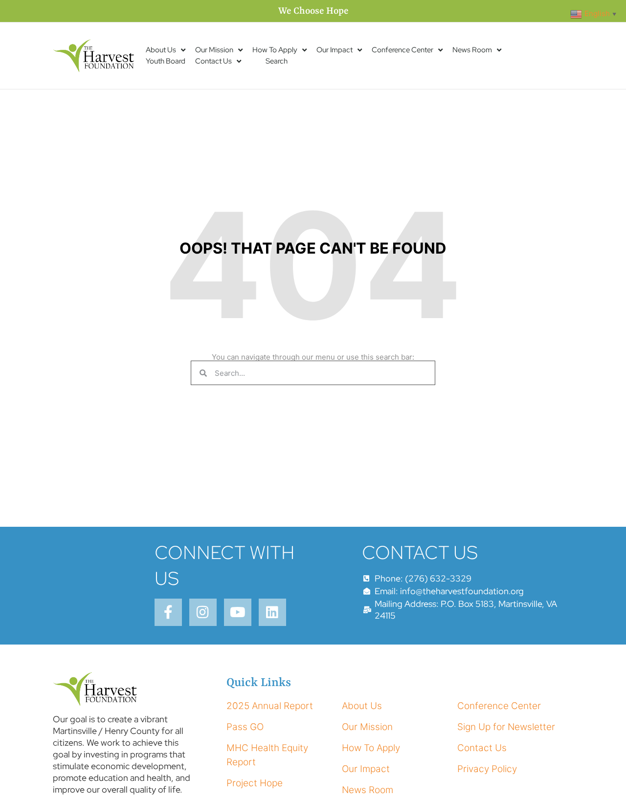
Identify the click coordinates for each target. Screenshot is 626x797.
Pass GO (245, 726)
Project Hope (254, 783)
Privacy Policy (487, 769)
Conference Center (402, 50)
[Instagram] (203, 612)
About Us (161, 50)
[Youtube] (237, 612)
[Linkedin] (272, 612)
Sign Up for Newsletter (506, 726)
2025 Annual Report (269, 705)
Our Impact (334, 50)
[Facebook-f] (168, 612)
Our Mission (214, 50)
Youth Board (165, 61)
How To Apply (274, 50)
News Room (472, 50)
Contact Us (213, 61)
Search (277, 61)
